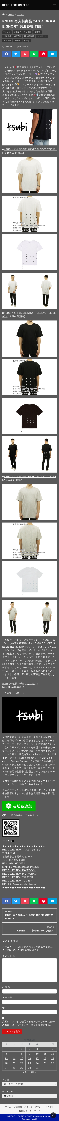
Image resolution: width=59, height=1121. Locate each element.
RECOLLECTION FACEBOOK (19, 870)
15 (21, 1058)
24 (37, 1063)
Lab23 (34, 1119)
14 (14, 1058)
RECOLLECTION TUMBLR (17, 880)
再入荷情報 (29, 36)
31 (37, 1068)
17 (37, 1058)
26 (52, 1063)
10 (37, 1054)
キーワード (35, 1111)
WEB (5, 683)
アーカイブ (7, 1092)
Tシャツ (7, 32)
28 (14, 1068)
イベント (50, 1107)
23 (29, 1063)
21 (14, 1063)
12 (52, 1054)
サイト (5, 1008)
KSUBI (38, 32)
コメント (8, 956)
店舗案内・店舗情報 (22, 32)
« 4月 (25, 1072)
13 (6, 1058)
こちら (30, 683)
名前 (6, 987)
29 (21, 1068)
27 (6, 1068)
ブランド (39, 1107)
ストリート (42, 36)
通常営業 (7, 40)
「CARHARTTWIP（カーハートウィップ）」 (26, 70)
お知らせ (23, 1111)
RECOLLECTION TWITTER (17, 877)
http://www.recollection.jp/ (22, 884)
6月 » (33, 1072)
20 (6, 1063)
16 (29, 1058)
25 (45, 1063)
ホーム (8, 1107)
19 (52, 1058)
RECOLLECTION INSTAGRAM (19, 874)
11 (45, 1054)
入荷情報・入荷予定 (12, 36)
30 (29, 1068)
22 (21, 1063)
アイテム (28, 1107)
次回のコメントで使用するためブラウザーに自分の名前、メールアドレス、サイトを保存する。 (28, 1023)
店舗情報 (18, 1107)
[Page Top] (53, 1115)
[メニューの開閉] (54, 5)
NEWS (17, 40)
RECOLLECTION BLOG (15, 5)
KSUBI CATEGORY (13, 687)
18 (45, 1058)
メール (7, 997)
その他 (27, 40)
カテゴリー (8, 1080)
